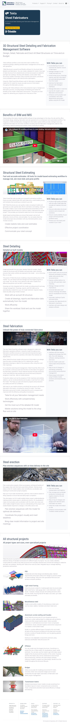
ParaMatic (11, 711)
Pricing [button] (49, 3)
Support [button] (42, 3)
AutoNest (11, 709)
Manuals (21, 712)
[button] (67, 3)
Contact (55, 3)
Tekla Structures (12, 705)
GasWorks (11, 707)
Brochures (22, 711)
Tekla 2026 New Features (12, 28)
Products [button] (35, 3)
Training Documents (24, 713)
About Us (61, 3)
